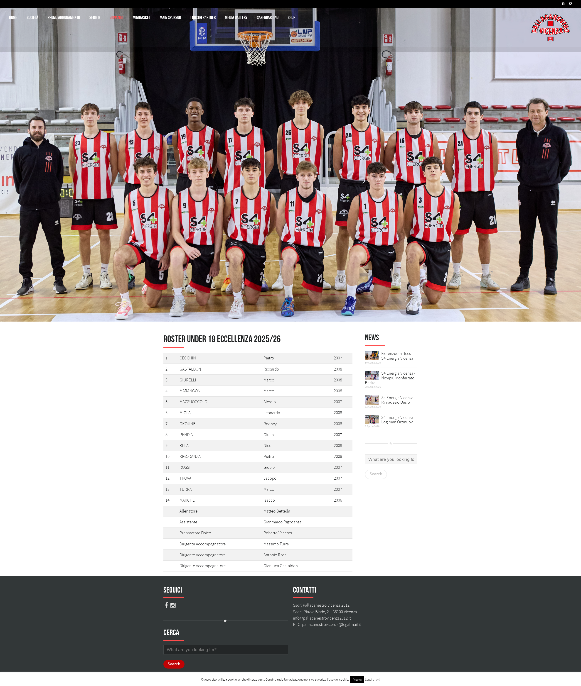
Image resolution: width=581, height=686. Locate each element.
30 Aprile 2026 (373, 363)
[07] (372, 355)
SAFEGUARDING (267, 17)
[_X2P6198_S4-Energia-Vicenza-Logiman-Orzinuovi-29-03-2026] (372, 419)
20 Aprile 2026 (373, 387)
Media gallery (236, 17)
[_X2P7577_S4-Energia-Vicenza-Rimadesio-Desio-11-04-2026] (372, 399)
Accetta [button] (357, 679)
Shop (291, 17)
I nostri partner (203, 17)
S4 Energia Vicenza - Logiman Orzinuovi (398, 420)
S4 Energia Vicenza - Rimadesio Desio (398, 400)
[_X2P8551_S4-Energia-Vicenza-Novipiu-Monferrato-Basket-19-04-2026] (372, 374)
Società (32, 17)
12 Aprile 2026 (373, 407)
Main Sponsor (170, 17)
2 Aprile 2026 (372, 426)
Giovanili (116, 17)
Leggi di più (372, 679)
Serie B (94, 17)
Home (13, 17)
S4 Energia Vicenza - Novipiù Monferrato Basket (390, 378)
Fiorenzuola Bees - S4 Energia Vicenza (397, 356)
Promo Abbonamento (64, 17)
